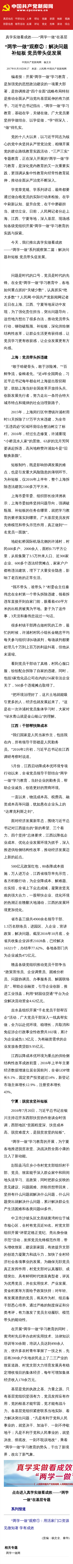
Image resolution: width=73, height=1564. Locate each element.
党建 (44, 18)
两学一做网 (13, 1553)
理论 (36, 18)
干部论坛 (20, 18)
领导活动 (20, 24)
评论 (36, 24)
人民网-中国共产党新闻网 (53, 68)
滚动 (59, 24)
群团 (52, 18)
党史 (44, 24)
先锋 (52, 24)
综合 (67, 24)
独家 (59, 18)
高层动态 (8, 18)
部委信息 (8, 24)
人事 (29, 18)
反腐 (29, 24)
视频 (67, 18)
